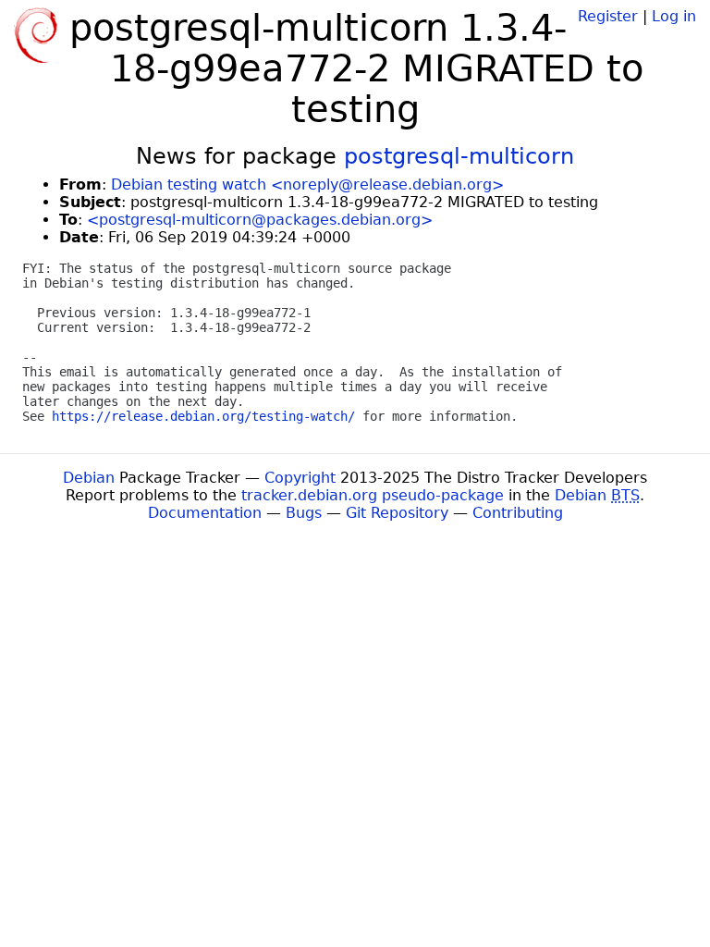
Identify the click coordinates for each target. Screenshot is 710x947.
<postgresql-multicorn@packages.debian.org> (260, 219)
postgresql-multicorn (459, 156)
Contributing (517, 513)
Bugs (304, 513)
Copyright (300, 477)
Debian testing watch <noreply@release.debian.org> (307, 184)
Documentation (205, 513)
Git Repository (397, 513)
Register (608, 16)
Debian (89, 477)
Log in (674, 16)
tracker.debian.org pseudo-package (372, 495)
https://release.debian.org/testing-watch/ (203, 416)
